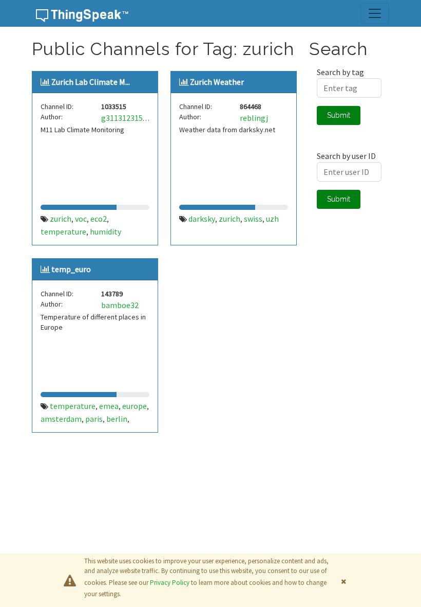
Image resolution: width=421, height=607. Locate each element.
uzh (272, 218)
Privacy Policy (169, 582)
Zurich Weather (217, 82)
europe (134, 406)
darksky (201, 218)
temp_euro (71, 269)
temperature (63, 231)
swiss (253, 218)
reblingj (254, 118)
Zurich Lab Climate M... (90, 82)
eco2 (98, 218)
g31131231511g (128, 118)
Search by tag (340, 72)
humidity (105, 231)
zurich (60, 218)
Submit (338, 115)
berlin (116, 419)
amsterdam (61, 419)
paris (94, 419)
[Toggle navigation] (374, 13)
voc (81, 218)
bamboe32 (120, 305)
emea (109, 406)
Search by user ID (346, 156)
